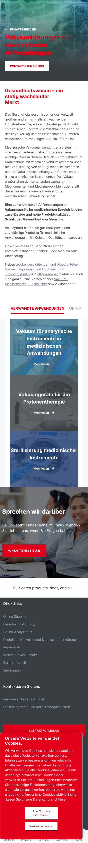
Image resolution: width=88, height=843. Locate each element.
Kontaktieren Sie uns (27, 66)
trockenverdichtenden (32, 264)
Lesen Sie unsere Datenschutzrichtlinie (35, 799)
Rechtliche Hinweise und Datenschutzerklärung (39, 640)
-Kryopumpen (48, 274)
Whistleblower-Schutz (20, 655)
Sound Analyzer (15, 632)
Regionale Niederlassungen (24, 699)
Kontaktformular (44, 730)
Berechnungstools (17, 624)
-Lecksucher (37, 284)
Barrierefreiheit (14, 663)
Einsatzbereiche (22, 29)
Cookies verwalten (41, 826)
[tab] (37, 308)
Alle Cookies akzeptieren (41, 812)
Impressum (11, 647)
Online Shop (12, 616)
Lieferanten (12, 670)
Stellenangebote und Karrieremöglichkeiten (36, 707)
